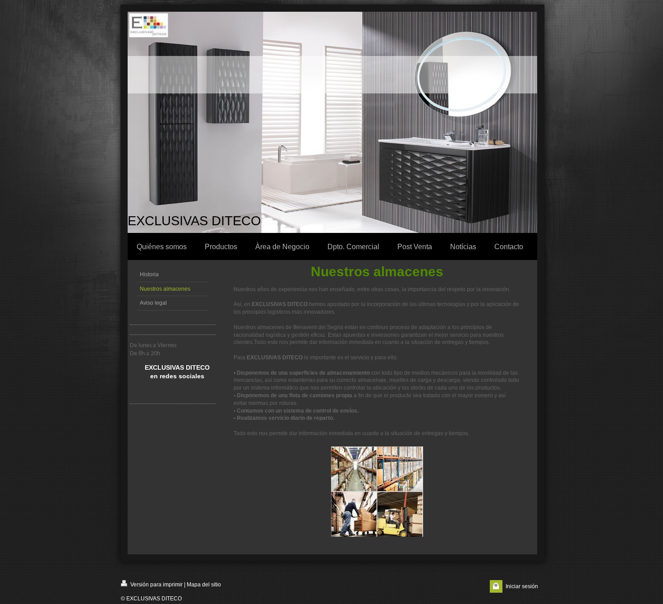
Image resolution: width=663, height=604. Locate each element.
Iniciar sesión (522, 586)
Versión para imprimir (156, 584)
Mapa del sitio (204, 584)
